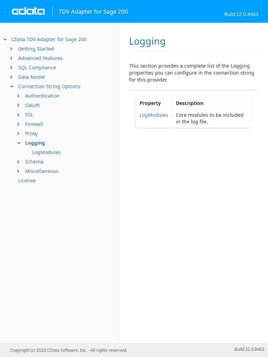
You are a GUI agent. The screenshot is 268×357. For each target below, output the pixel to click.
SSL (29, 114)
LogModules (46, 152)
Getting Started (36, 48)
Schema (34, 161)
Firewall (34, 124)
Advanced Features (40, 58)
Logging (35, 142)
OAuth (32, 105)
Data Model (31, 77)
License (27, 180)
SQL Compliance (37, 67)
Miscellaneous (42, 171)
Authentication (42, 95)
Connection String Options (49, 86)
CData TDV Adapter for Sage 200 (49, 39)
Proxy (31, 133)
